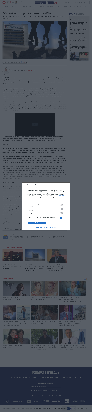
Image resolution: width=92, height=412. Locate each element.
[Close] (67, 185)
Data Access (46, 227)
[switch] (61, 204)
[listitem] (46, 202)
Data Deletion (39, 227)
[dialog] (46, 206)
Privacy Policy (53, 227)
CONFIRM (37, 222)
